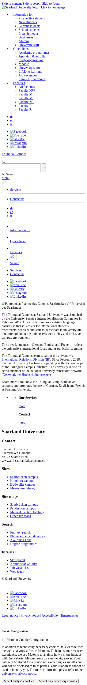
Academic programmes (34, 52)
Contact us (17, 199)
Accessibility (50, 615)
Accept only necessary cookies (57, 681)
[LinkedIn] (18, 146)
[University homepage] (33, 7)
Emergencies (69, 615)
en (11, 120)
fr (11, 124)
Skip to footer (51, 3)
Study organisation (31, 60)
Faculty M (25, 94)
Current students (29, 26)
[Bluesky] (17, 139)
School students (29, 29)
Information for (22, 14)
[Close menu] (4, 182)
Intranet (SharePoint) (32, 79)
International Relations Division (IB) (26, 359)
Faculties (19, 83)
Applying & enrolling (33, 56)
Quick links (21, 48)
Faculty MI (26, 98)
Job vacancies (28, 75)
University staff (29, 45)
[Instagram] (18, 143)
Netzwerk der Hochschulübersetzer (26, 374)
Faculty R (25, 109)
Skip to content (12, 3)
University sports (30, 67)
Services (15, 189)
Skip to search (32, 3)
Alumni (24, 41)
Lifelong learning (30, 71)
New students (28, 22)
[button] (8, 174)
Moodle (24, 64)
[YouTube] (18, 135)
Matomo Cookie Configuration (27, 639)
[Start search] (44, 165)
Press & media (28, 33)
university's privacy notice (19, 673)
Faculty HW (27, 90)
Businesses (26, 37)
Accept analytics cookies (18, 681)
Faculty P (25, 106)
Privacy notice (29, 615)
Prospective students (32, 18)
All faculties (27, 87)
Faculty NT (26, 102)
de (11, 116)
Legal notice (10, 615)
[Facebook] (18, 131)
